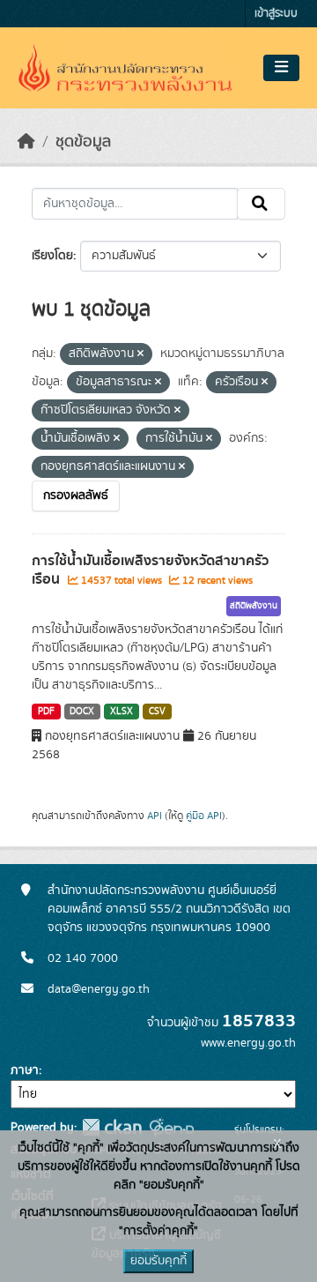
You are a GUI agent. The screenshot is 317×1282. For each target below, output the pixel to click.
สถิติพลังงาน (253, 606)
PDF (46, 711)
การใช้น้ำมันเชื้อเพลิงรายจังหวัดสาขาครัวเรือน (150, 570)
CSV (157, 711)
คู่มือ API (204, 816)
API (154, 816)
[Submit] (261, 204)
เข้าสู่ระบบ (276, 13)
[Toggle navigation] (281, 68)
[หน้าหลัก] (26, 141)
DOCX (82, 711)
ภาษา (25, 1070)
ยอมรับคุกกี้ (158, 1261)
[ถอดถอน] (140, 354)
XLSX (121, 711)
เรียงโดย (52, 256)
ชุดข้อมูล (83, 141)
